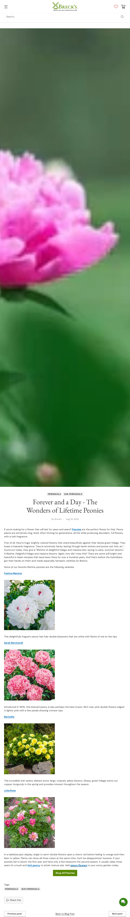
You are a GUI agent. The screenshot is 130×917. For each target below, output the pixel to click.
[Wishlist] (115, 6)
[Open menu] (5, 6)
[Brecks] (65, 6)
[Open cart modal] (123, 6)
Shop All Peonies (65, 872)
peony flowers (78, 865)
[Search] (122, 16)
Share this (15, 900)
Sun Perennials (73, 494)
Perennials (54, 494)
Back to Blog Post (65, 913)
